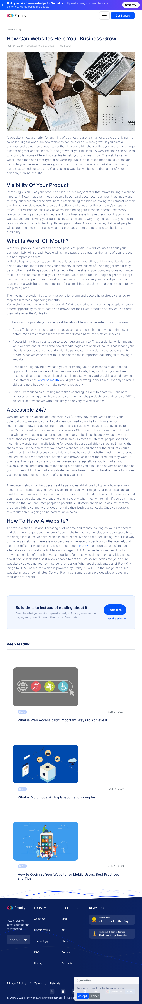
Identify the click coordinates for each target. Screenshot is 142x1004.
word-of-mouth (48, 380)
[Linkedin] (52, 991)
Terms (38, 983)
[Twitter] (74, 991)
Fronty (84, 546)
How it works (42, 929)
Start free (115, 610)
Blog (18, 29)
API (64, 929)
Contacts (67, 963)
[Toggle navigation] (104, 15)
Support (66, 952)
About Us (39, 918)
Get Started (123, 15)
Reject (95, 996)
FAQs (37, 952)
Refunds (55, 983)
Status (65, 941)
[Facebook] (63, 991)
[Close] (136, 980)
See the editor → (116, 618)
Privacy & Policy (16, 983)
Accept (82, 996)
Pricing (38, 963)
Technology (41, 941)
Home (10, 29)
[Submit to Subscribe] (25, 939)
